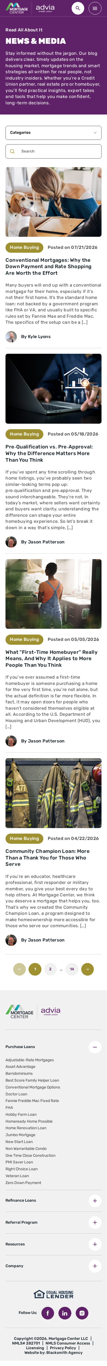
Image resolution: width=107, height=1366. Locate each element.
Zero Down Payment (23, 1182)
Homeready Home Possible (29, 1121)
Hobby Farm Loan (20, 1114)
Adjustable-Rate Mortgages (29, 1060)
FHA (9, 1107)
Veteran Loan (17, 1176)
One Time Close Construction (30, 1155)
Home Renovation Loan (25, 1128)
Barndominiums (19, 1073)
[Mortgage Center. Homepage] (16, 8)
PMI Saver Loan (19, 1162)
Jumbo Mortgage (20, 1135)
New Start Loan (19, 1141)
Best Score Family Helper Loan (32, 1080)
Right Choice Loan (21, 1169)
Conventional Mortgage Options (32, 1087)
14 (72, 969)
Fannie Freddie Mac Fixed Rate (32, 1100)
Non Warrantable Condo (26, 1148)
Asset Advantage (20, 1066)
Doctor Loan (16, 1094)
